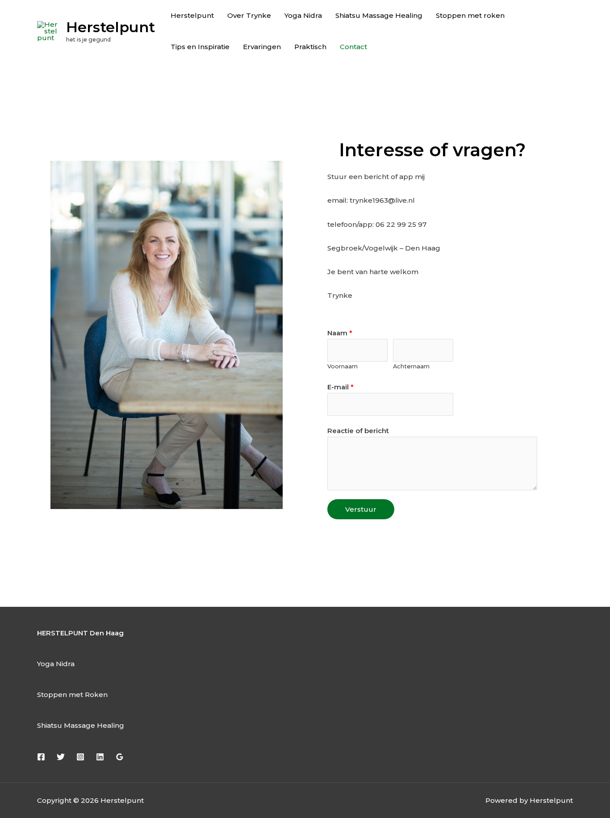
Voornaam (342, 366)
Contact (353, 46)
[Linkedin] (100, 757)
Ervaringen (262, 46)
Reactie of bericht (358, 430)
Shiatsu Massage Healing (378, 15)
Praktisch (310, 46)
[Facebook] (41, 757)
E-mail (340, 387)
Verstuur (360, 509)
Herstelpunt (110, 27)
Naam (339, 333)
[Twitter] (61, 757)
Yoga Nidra (303, 15)
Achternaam (411, 366)
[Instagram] (80, 757)
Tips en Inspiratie (200, 46)
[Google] (120, 757)
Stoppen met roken (470, 15)
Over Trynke (249, 15)
